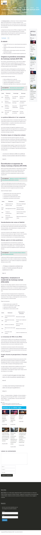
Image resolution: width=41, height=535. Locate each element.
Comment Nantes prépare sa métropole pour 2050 (10, 403)
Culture (19, 7)
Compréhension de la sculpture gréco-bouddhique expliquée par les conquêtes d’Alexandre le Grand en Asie (22, 438)
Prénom (3, 511)
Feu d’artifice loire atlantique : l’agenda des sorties (32, 48)
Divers (37, 7)
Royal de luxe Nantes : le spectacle (21, 417)
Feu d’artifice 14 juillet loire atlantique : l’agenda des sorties (13, 418)
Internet (32, 7)
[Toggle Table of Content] (8, 38)
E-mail (3, 515)
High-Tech (26, 7)
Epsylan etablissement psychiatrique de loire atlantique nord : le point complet (33, 94)
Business (14, 7)
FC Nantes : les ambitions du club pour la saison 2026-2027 (12, 404)
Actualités (8, 7)
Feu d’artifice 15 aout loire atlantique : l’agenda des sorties (5, 418)
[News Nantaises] (4, 2)
